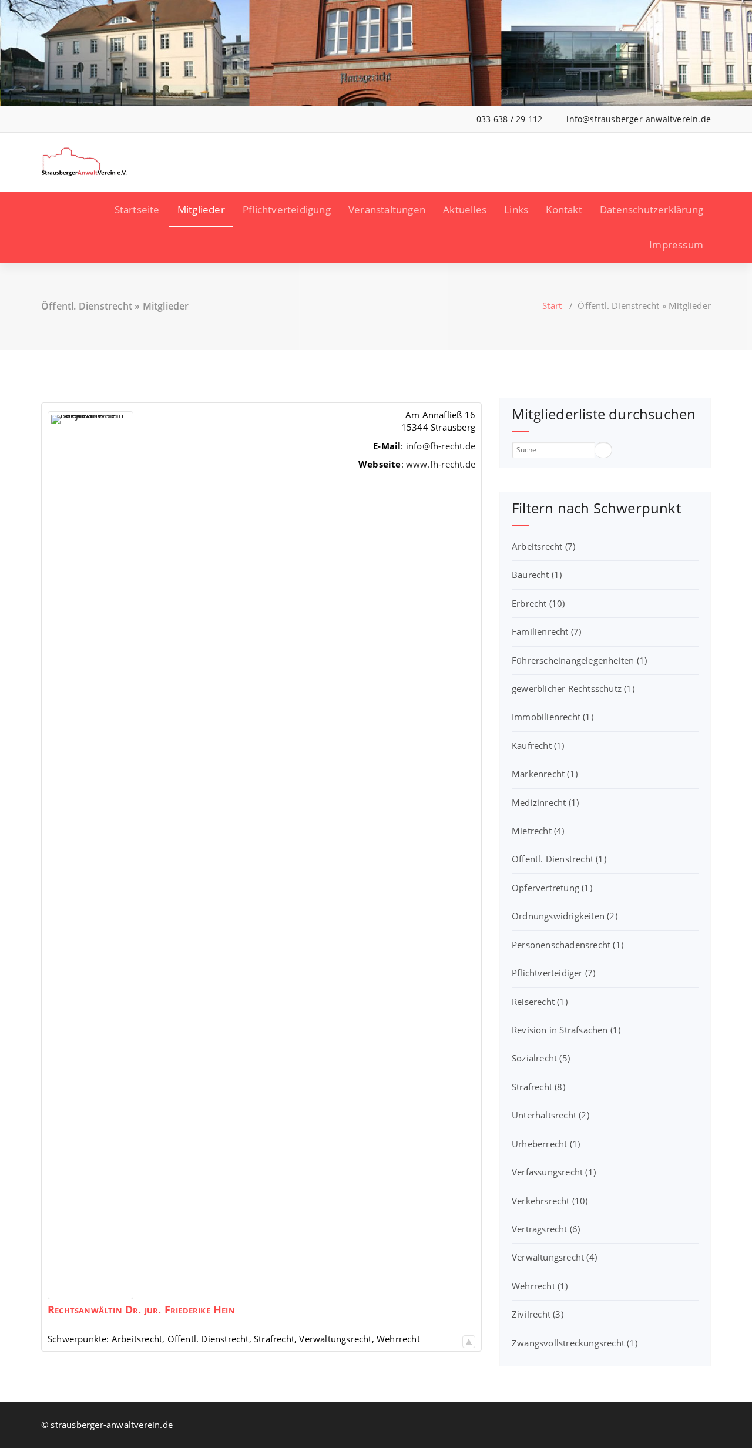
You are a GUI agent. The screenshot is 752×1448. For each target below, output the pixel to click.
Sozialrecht (541, 1058)
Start (552, 305)
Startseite (137, 209)
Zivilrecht (537, 1314)
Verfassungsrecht (554, 1172)
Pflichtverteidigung (287, 209)
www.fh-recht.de (440, 464)
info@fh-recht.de (440, 446)
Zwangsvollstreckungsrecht (574, 1343)
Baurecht (537, 574)
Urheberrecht (546, 1144)
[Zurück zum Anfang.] (468, 1339)
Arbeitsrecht (543, 546)
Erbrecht (538, 603)
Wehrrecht (540, 1286)
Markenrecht (545, 774)
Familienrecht (546, 631)
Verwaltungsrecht (554, 1257)
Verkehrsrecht (550, 1201)
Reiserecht (540, 1001)
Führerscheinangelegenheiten (579, 660)
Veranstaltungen (386, 209)
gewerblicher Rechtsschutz (573, 688)
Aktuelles (464, 209)
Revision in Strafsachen (566, 1030)
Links (516, 209)
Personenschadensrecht (567, 944)
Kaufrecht (538, 745)
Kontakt (564, 209)
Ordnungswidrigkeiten (564, 916)
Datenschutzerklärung (651, 209)
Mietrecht (538, 830)
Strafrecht (538, 1087)
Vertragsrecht (546, 1229)
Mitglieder (201, 209)
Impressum (676, 244)
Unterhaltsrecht (550, 1115)
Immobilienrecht (552, 717)
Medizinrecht (545, 802)
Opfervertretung (552, 887)
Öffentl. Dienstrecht (559, 859)
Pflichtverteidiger (553, 973)
